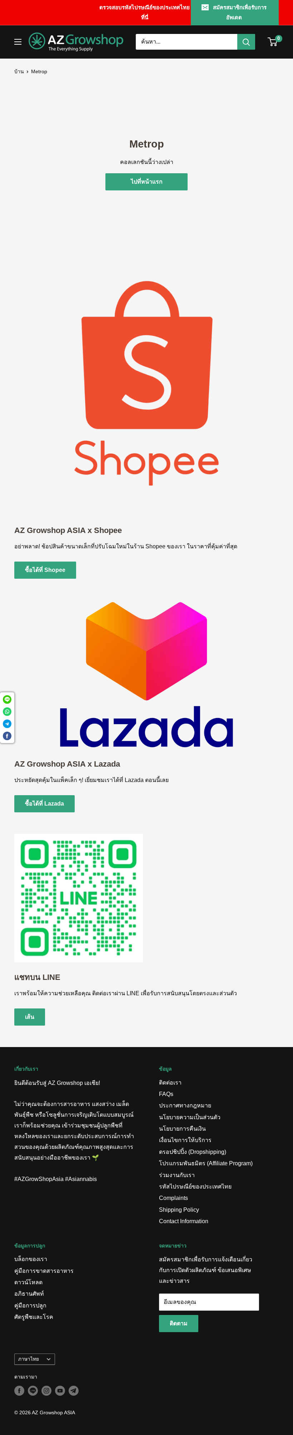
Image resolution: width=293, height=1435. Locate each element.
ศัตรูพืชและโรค (33, 1317)
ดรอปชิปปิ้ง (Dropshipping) (192, 1152)
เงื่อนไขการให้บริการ (185, 1140)
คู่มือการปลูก (30, 1305)
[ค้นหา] (246, 42)
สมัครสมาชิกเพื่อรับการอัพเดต (240, 12)
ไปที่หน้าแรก (147, 182)
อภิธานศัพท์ (29, 1294)
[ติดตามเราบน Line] (33, 1390)
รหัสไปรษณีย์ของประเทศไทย (195, 1187)
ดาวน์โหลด (28, 1282)
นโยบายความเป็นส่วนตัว (189, 1117)
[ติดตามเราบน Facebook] (19, 1390)
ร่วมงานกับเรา (177, 1175)
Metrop (39, 71)
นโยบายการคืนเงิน (182, 1129)
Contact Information (183, 1221)
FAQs (166, 1094)
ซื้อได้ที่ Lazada (44, 804)
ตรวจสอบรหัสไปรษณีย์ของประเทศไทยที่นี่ (144, 12)
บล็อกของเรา (30, 1259)
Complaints (173, 1198)
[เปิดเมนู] (17, 42)
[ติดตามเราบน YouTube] (60, 1390)
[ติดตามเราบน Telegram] (74, 1390)
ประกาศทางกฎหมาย (185, 1105)
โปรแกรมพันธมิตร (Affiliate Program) (206, 1163)
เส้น (29, 1017)
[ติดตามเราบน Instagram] (46, 1390)
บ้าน (19, 71)
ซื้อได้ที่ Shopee (45, 570)
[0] (272, 42)
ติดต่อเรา (170, 1083)
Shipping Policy (179, 1210)
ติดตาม (179, 1323)
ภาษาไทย (28, 1359)
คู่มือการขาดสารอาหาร (44, 1271)
